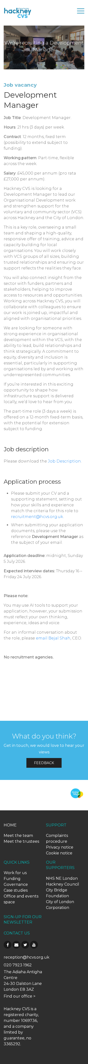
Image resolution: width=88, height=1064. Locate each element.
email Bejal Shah (53, 638)
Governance (16, 884)
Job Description (64, 461)
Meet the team (18, 835)
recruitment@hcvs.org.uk (37, 516)
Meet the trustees (21, 841)
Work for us (15, 872)
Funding (12, 878)
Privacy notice (59, 847)
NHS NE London (62, 878)
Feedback (44, 763)
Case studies (16, 890)
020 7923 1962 (18, 965)
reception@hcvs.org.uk (26, 957)
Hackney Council (62, 884)
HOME (10, 825)
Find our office (18, 996)
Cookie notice (59, 853)
